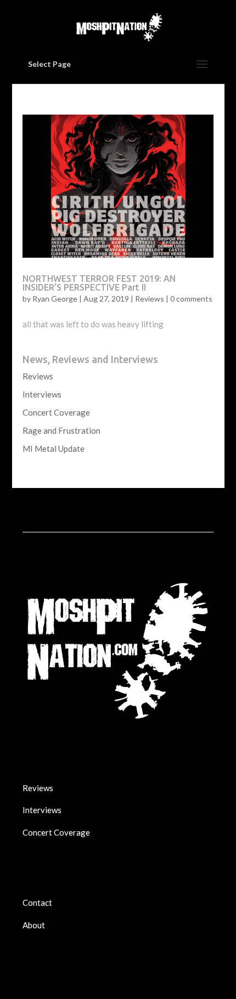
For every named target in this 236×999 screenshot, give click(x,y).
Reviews (149, 298)
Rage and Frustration (61, 430)
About (34, 925)
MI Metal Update (54, 448)
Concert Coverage (56, 412)
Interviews (42, 394)
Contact (37, 902)
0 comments (191, 298)
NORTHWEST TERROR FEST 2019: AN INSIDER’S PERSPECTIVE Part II (99, 283)
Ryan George (54, 298)
